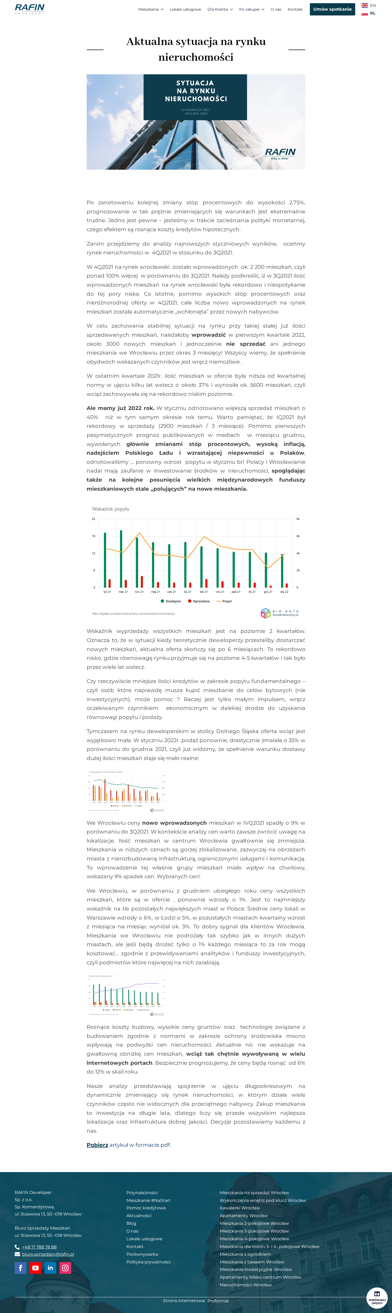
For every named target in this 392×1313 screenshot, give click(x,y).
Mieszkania (148, 9)
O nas (276, 9)
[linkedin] (50, 1268)
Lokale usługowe (185, 9)
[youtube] (35, 1268)
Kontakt (295, 9)
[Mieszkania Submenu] (163, 9)
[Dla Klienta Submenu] (232, 9)
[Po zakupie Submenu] (263, 9)
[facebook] (20, 1268)
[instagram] (65, 1268)
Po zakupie (249, 9)
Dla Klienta (217, 9)
